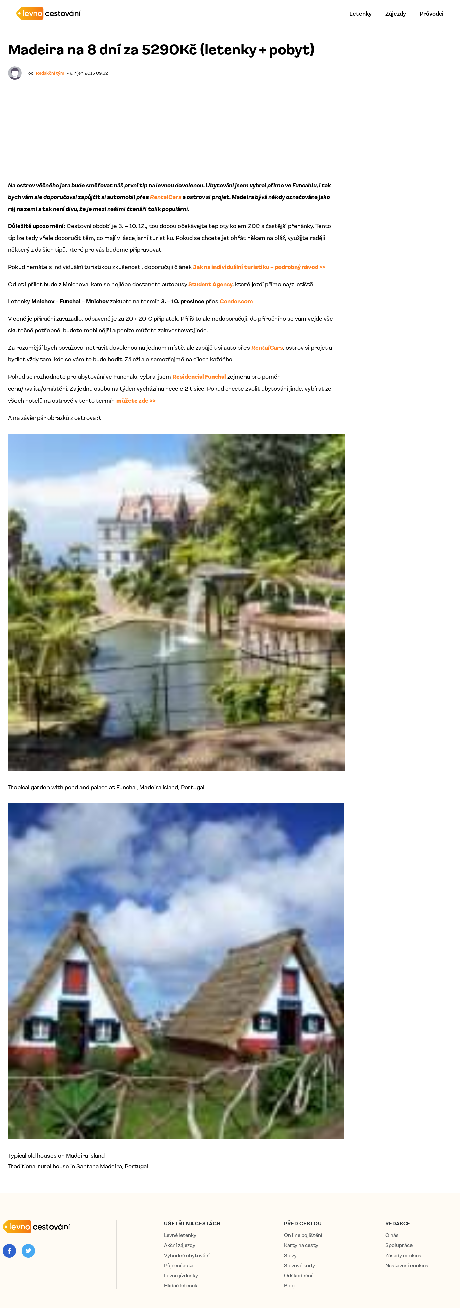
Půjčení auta (178, 1265)
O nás (392, 1235)
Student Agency (210, 284)
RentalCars (166, 197)
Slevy (290, 1255)
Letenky (360, 13)
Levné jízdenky (181, 1275)
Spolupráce (399, 1245)
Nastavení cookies (406, 1265)
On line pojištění (303, 1235)
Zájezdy (395, 13)
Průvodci (431, 13)
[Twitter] (28, 1251)
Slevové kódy (299, 1265)
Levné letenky (180, 1235)
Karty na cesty (301, 1245)
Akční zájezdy (179, 1245)
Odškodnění (298, 1275)
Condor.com (236, 301)
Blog (289, 1285)
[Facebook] (9, 1251)
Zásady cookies (403, 1255)
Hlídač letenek (180, 1285)
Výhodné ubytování (187, 1255)
